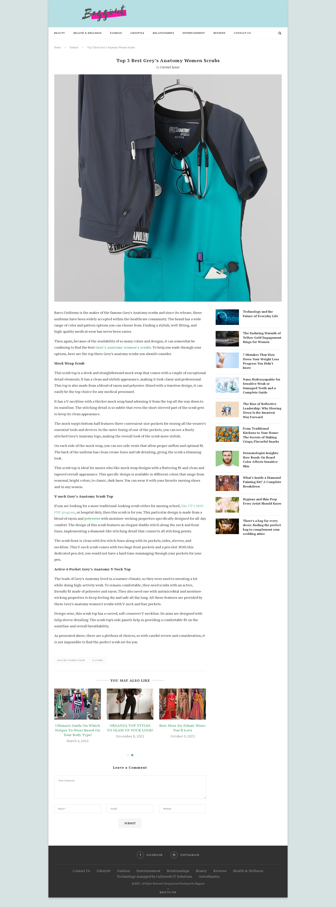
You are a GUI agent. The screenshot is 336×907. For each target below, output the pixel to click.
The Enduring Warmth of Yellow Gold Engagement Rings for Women (262, 337)
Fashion (116, 32)
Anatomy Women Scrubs (71, 660)
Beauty (59, 32)
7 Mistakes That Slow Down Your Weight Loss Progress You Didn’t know (261, 361)
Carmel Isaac (170, 67)
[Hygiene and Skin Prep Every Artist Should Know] (227, 500)
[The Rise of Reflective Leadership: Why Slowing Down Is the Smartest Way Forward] (227, 404)
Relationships (163, 32)
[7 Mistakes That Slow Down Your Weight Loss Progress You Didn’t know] (227, 355)
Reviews (219, 32)
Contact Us (242, 32)
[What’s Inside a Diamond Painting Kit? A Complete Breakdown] (227, 478)
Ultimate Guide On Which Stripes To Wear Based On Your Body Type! (77, 730)
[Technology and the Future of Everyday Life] (227, 312)
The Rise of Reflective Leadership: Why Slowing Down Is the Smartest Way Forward (262, 410)
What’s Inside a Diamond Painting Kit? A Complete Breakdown (262, 481)
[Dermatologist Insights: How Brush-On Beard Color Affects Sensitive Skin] (227, 454)
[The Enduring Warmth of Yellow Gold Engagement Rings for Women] (227, 334)
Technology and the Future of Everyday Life (260, 313)
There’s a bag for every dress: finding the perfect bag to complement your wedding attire (262, 527)
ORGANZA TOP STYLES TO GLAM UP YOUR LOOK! (130, 727)
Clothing (97, 660)
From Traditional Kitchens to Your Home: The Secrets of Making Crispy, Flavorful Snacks (261, 435)
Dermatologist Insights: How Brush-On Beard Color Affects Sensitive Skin (261, 459)
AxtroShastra (209, 876)
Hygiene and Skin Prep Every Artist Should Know (262, 501)
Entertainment (194, 32)
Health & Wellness (88, 32)
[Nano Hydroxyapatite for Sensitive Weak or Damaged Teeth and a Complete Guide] (227, 380)
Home (57, 47)
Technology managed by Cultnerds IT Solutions (154, 876)
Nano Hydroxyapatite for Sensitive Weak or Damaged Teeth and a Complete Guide (261, 385)
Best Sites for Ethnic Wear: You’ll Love (182, 727)
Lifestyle (137, 32)
